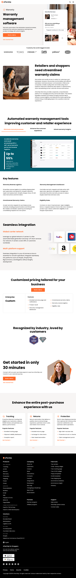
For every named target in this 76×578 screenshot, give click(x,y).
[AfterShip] (6, 2)
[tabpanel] (38, 172)
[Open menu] (73, 2)
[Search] (70, 2)
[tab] (13, 129)
